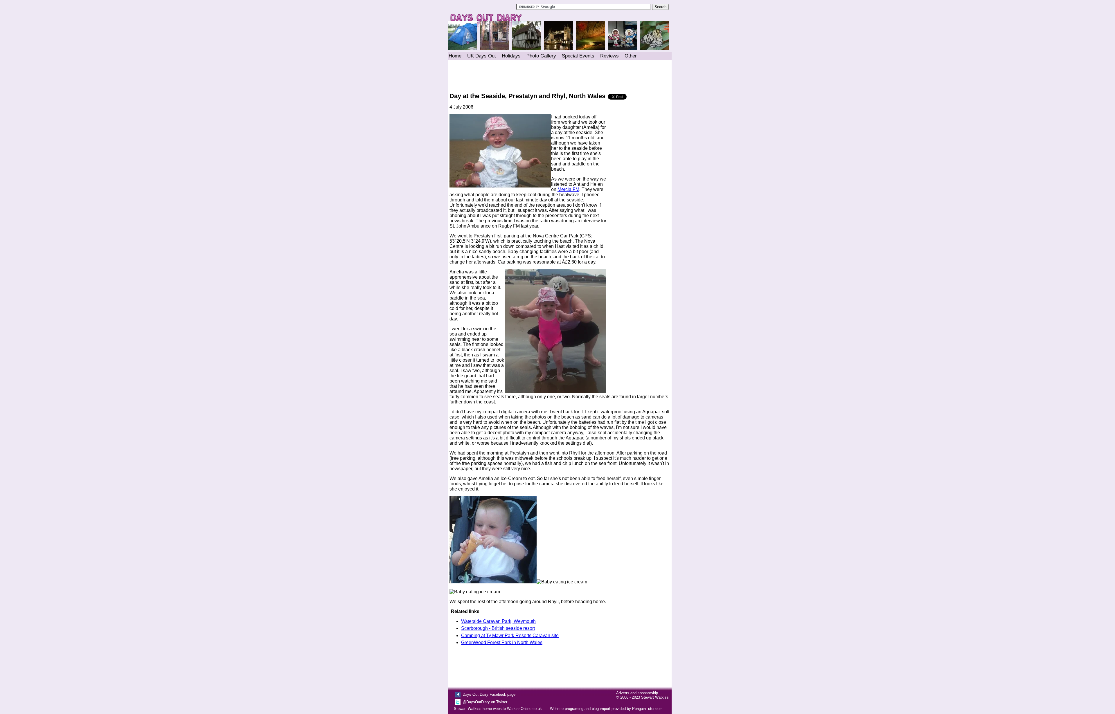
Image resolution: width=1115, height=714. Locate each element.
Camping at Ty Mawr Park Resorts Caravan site (510, 635)
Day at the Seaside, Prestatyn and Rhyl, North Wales (527, 96)
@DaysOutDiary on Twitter (485, 702)
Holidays (511, 56)
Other (631, 56)
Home (455, 56)
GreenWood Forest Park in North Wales (501, 642)
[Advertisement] (559, 75)
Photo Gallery (541, 56)
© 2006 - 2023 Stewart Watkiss (642, 697)
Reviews (609, 56)
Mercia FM (568, 189)
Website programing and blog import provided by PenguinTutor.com (606, 708)
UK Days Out (481, 56)
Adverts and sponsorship (637, 693)
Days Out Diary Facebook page (489, 694)
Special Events (578, 56)
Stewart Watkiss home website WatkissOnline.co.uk (498, 708)
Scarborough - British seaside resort (498, 628)
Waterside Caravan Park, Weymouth (498, 621)
